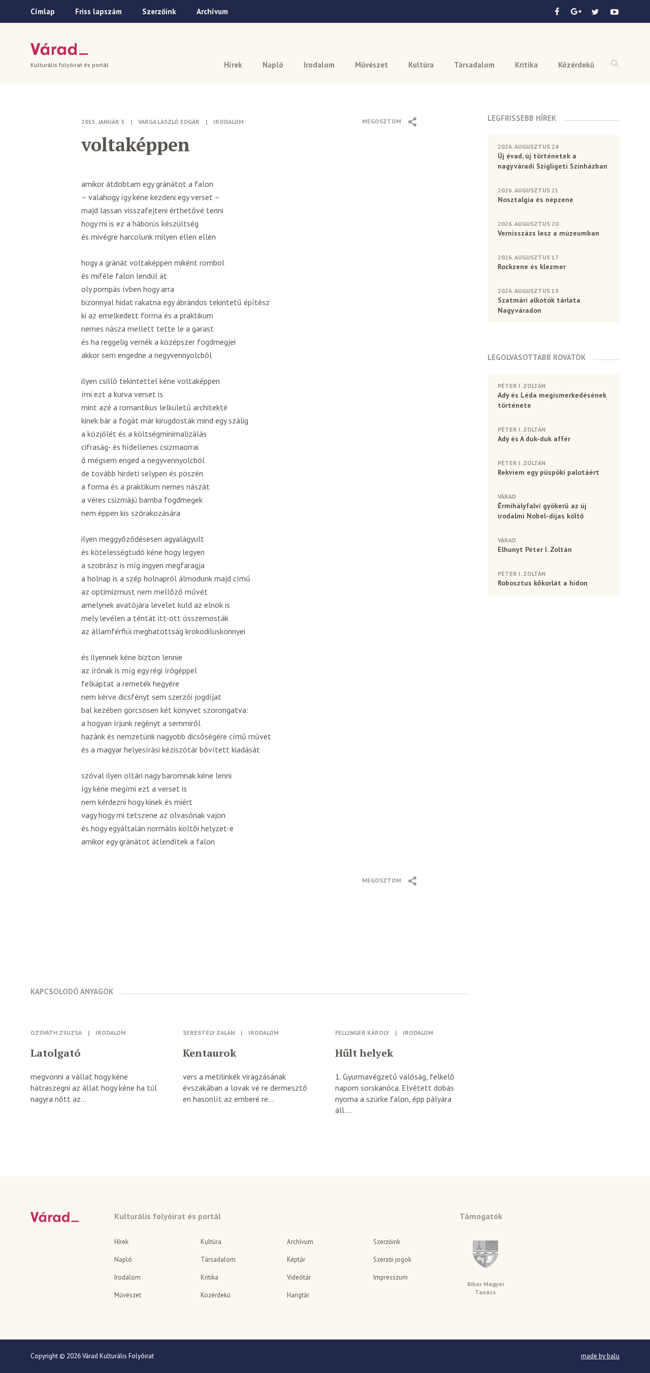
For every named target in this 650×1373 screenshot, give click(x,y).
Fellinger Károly (362, 1032)
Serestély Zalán (209, 1032)
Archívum (212, 11)
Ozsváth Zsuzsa (56, 1032)
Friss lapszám (98, 11)
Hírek (233, 65)
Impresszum (390, 1277)
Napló (273, 65)
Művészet (371, 65)
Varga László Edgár (169, 121)
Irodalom (319, 65)
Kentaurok (209, 1053)
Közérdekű (576, 65)
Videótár (299, 1277)
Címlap (42, 11)
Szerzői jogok (392, 1259)
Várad (59, 49)
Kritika (526, 65)
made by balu (600, 1356)
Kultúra (421, 65)
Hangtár (298, 1295)
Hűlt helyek (364, 1053)
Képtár (296, 1259)
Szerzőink (159, 11)
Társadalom (474, 65)
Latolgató (55, 1053)
